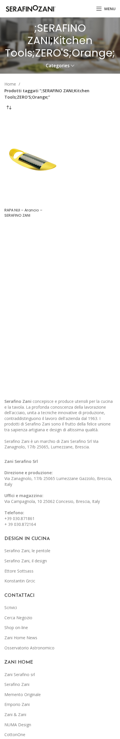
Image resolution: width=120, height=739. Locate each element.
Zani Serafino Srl (21, 461)
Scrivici (10, 607)
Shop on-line (16, 627)
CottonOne (14, 734)
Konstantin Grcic (19, 581)
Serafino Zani (16, 684)
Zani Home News (20, 637)
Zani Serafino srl (19, 674)
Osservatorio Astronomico (29, 648)
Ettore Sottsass (18, 571)
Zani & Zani (15, 714)
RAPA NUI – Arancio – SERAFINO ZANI (23, 213)
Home (10, 84)
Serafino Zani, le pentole (27, 550)
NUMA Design (17, 724)
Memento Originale (22, 694)
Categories (58, 66)
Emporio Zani (17, 704)
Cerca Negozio (18, 617)
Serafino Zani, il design (25, 561)
